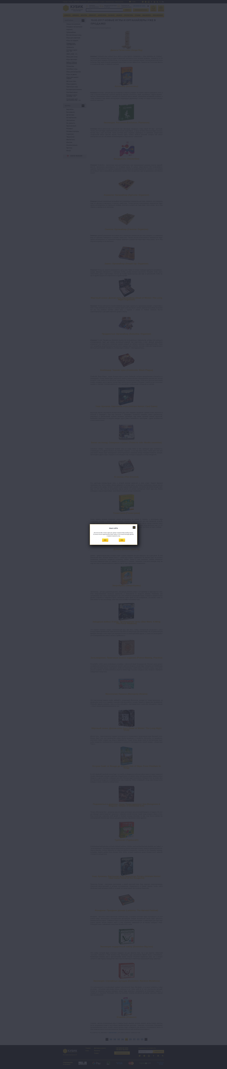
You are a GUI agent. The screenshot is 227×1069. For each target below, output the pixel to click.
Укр (105, 540)
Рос (122, 540)
